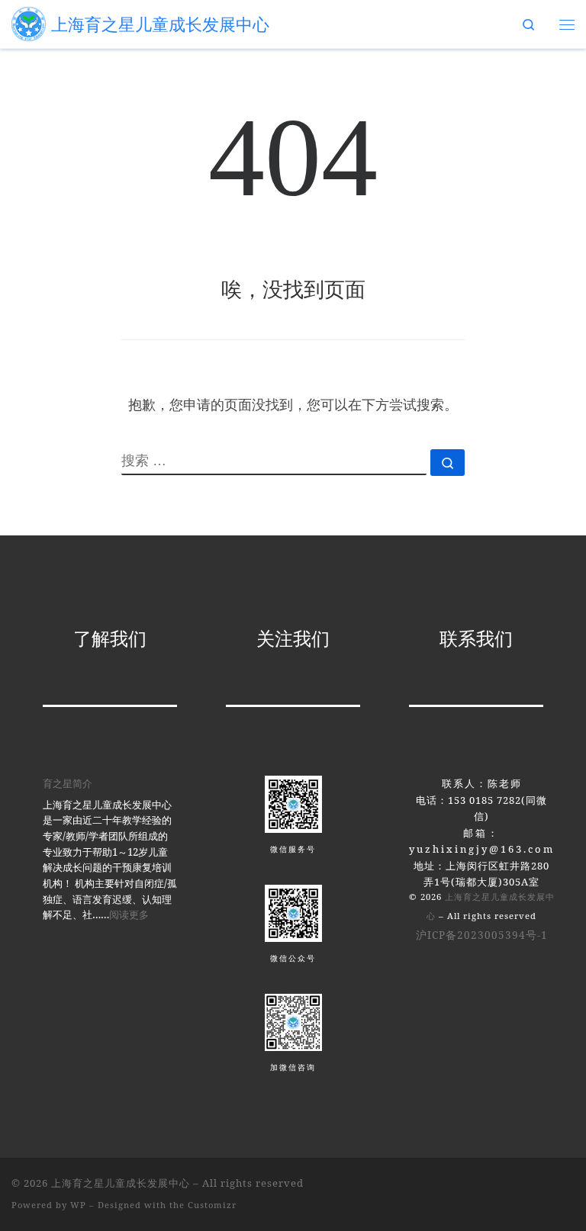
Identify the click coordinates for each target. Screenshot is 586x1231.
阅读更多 (129, 914)
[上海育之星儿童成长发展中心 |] (28, 22)
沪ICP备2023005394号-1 (482, 935)
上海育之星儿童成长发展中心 (120, 1183)
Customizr (212, 1204)
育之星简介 (67, 783)
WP (78, 1204)
